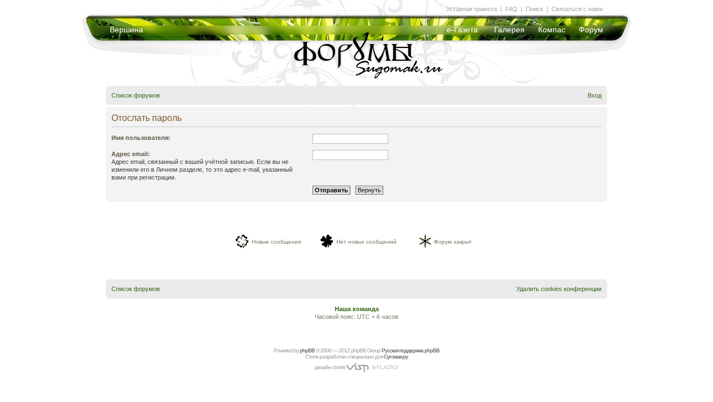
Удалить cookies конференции (559, 288)
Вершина (126, 29)
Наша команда (357, 309)
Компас (551, 29)
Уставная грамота (471, 9)
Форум (591, 29)
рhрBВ (307, 350)
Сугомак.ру (396, 356)
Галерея (509, 29)
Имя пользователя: (140, 137)
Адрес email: (130, 154)
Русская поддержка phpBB (410, 350)
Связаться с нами (577, 9)
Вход (595, 95)
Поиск (534, 9)
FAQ (511, 9)
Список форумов (135, 95)
